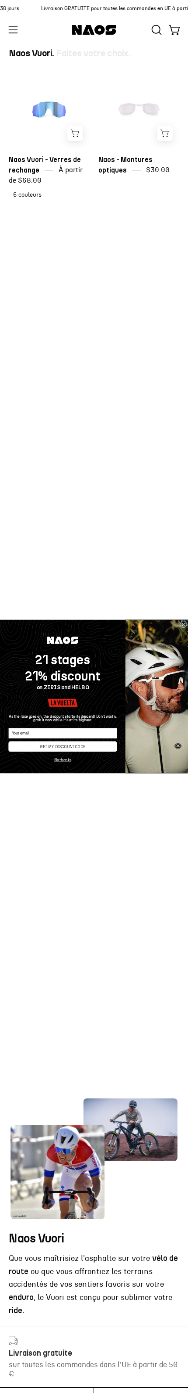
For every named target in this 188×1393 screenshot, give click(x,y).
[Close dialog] (184, 624)
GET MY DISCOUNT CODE (62, 746)
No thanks (63, 760)
